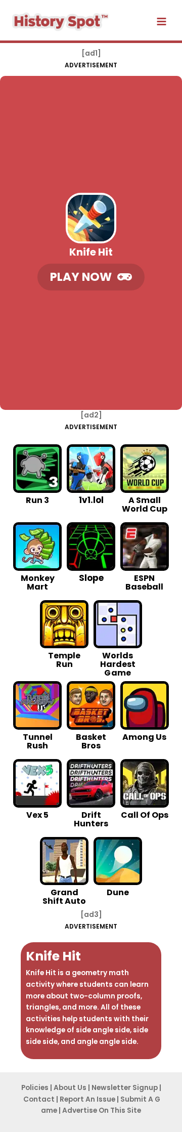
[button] (91, 277)
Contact (39, 1099)
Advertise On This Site (101, 1110)
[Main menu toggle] (161, 21)
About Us (70, 1088)
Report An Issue (87, 1099)
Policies (35, 1088)
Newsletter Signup (125, 1088)
